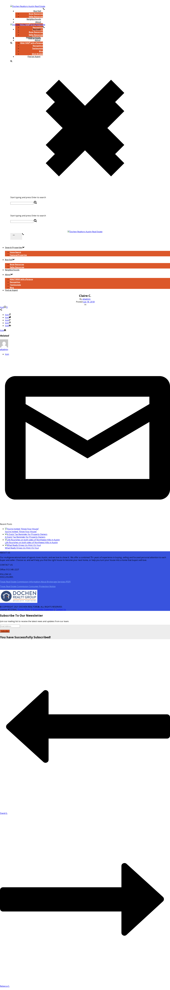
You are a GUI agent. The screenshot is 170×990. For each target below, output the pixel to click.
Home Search (15, 252)
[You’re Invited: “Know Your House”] (22, 528)
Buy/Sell (37, 11)
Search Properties (13, 247)
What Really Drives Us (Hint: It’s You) (22, 548)
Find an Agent (34, 56)
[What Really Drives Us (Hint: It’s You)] (23, 545)
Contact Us (61, 609)
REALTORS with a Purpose (31, 43)
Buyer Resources (36, 14)
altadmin (86, 299)
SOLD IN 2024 (37, 54)
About (38, 22)
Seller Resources (36, 35)
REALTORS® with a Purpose (21, 279)
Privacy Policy (24, 609)
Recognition (38, 46)
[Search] (11, 61)
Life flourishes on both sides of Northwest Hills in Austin (31, 542)
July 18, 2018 (89, 301)
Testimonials (37, 49)
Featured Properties (18, 255)
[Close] (85, 211)
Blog (41, 51)
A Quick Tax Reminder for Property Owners (25, 537)
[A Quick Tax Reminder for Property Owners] (26, 534)
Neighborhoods (33, 37)
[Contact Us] (23, 234)
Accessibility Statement (43, 609)
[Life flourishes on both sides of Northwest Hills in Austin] (32, 539)
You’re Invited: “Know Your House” (21, 531)
